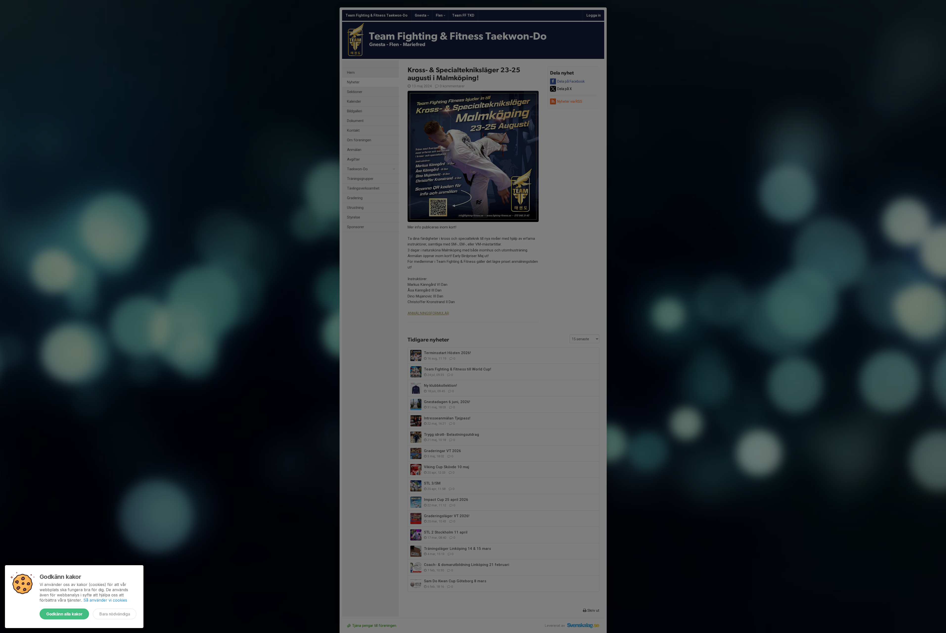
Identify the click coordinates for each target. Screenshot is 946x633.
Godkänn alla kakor (64, 613)
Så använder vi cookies (105, 600)
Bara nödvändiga (114, 613)
